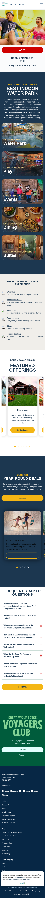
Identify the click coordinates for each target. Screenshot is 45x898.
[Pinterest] (26, 791)
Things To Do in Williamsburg (12, 832)
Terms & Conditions (14, 879)
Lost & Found (6, 812)
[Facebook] (5, 791)
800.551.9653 (7, 786)
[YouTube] (34, 791)
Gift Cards (5, 839)
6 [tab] (30, 446)
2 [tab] (17, 446)
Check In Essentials (8, 819)
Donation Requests (8, 816)
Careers (4, 863)
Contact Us (5, 805)
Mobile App (5, 850)
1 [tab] (14, 446)
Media (4, 867)
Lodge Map (6, 846)
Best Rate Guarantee (9, 823)
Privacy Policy (26, 879)
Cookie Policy (20, 877)
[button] (41, 4)
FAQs (4, 808)
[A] (39, 143)
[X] (20, 791)
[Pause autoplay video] (39, 38)
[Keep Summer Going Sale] (22, 535)
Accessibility (6, 854)
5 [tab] (27, 446)
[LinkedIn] (5, 795)
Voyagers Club (7, 843)
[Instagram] (14, 791)
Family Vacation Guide (9, 836)
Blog (3, 870)
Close (21, 883)
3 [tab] (22, 567)
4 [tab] (25, 567)
